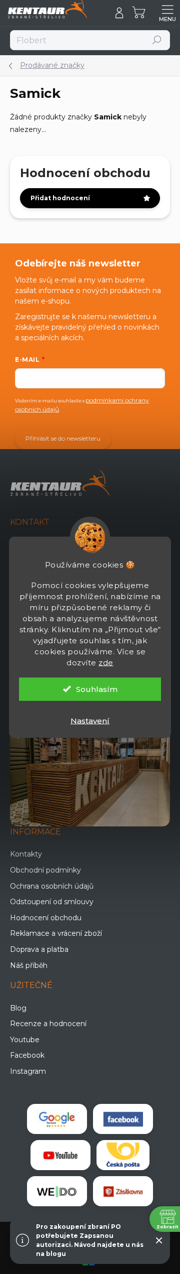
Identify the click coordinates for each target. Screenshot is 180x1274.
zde (106, 662)
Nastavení (90, 720)
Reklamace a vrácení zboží (56, 933)
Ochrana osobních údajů (52, 886)
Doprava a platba (39, 949)
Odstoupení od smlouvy (52, 901)
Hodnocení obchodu (46, 917)
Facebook (27, 1055)
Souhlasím (97, 688)
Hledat (157, 40)
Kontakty (26, 854)
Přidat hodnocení (60, 198)
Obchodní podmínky (45, 870)
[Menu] (167, 12)
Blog (18, 1008)
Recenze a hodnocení (48, 1023)
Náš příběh (29, 965)
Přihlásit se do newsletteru (63, 438)
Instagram (28, 1071)
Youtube (25, 1039)
